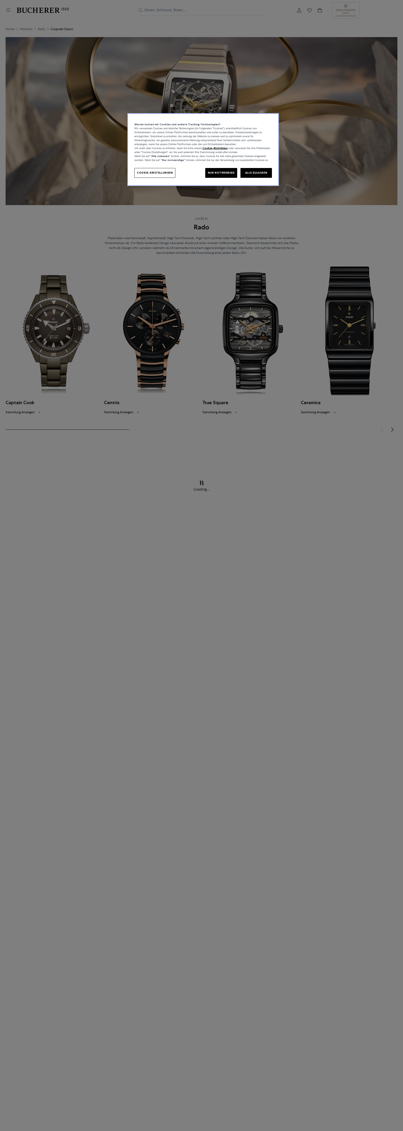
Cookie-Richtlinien (215, 148)
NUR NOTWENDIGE (221, 172)
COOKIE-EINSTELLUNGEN (155, 172)
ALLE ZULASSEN (256, 172)
